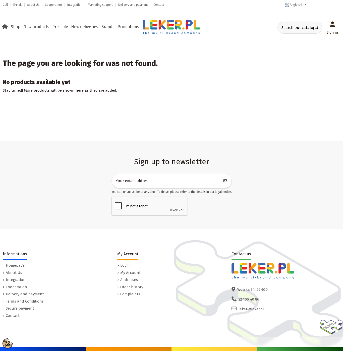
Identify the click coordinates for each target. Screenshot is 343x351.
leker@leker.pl (251, 309)
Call (6, 5)
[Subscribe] (225, 181)
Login (125, 265)
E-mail (17, 5)
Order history (131, 287)
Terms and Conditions (25, 301)
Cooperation (54, 5)
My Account (130, 272)
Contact (158, 5)
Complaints (130, 294)
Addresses (129, 279)
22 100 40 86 (249, 299)
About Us (33, 5)
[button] (16, 26)
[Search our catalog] (316, 28)
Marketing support (100, 5)
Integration (75, 5)
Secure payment (20, 308)
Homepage (15, 265)
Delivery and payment (133, 5)
